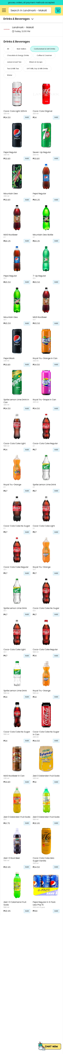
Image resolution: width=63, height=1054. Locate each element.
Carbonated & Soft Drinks (44, 49)
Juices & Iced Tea (14, 62)
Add (27, 117)
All (8, 49)
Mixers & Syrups (35, 62)
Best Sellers (21, 49)
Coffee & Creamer (44, 55)
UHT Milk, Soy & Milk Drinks (37, 68)
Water (9, 75)
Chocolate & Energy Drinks (18, 55)
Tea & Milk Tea (13, 68)
